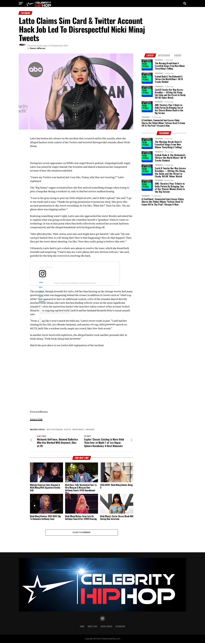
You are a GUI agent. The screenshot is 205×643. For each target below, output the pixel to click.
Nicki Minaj (78, 430)
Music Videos (106, 626)
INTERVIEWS (120, 626)
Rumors (90, 430)
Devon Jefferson (37, 48)
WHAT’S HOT (92, 626)
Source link (36, 419)
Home (82, 626)
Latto (68, 430)
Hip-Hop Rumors (55, 430)
